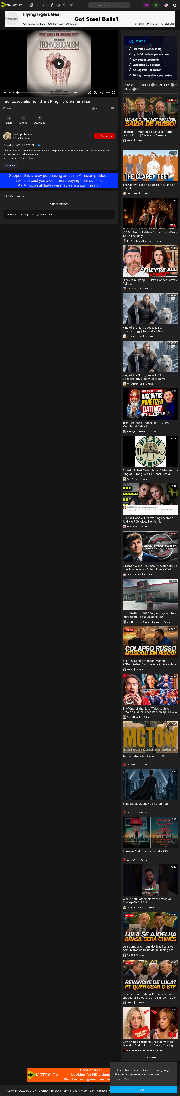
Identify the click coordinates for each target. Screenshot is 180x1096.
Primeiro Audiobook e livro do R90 (145, 851)
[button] (166, 5)
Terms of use (69, 1090)
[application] (59, 63)
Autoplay (164, 84)
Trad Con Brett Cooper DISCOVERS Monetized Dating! (146, 424)
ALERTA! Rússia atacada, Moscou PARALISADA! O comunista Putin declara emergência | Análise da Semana (149, 664)
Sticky (127, 89)
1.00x (83, 93)
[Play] (4, 92)
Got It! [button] (143, 1089)
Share (9, 122)
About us (102, 1090)
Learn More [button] (123, 1079)
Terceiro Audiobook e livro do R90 (145, 756)
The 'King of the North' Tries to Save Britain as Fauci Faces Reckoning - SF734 (150, 710)
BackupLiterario (22, 134)
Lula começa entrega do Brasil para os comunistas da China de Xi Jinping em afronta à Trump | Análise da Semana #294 (148, 952)
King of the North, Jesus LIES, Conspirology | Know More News (144, 329)
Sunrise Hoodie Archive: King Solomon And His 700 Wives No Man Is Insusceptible (148, 521)
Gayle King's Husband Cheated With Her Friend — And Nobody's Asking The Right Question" (149, 1045)
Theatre (145, 84)
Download (39, 122)
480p (108, 93)
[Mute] (101, 92)
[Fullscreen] (113, 92)
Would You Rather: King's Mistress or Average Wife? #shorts (147, 900)
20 (95, 92)
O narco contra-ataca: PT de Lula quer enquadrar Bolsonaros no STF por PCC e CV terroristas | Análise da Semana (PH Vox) (149, 999)
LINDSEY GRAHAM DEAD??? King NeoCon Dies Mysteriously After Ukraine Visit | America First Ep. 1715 (150, 569)
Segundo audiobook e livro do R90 (145, 803)
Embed (23, 122)
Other (39, 145)
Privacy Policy (87, 1090)
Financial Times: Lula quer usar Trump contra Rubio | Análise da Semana (147, 133)
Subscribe (106, 136)
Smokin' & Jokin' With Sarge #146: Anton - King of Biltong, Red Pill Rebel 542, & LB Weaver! (150, 474)
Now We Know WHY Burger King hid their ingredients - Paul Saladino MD (149, 615)
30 (89, 92)
